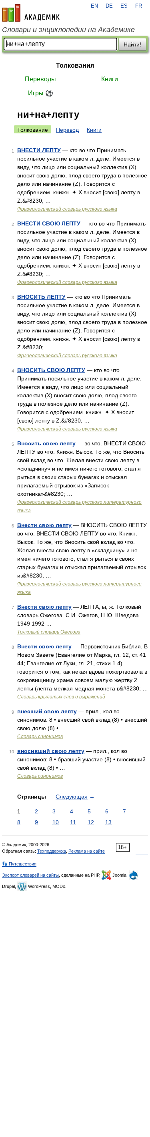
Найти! (132, 44)
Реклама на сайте (86, 851)
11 (73, 822)
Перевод (67, 130)
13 (108, 822)
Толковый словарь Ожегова (48, 632)
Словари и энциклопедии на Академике (68, 30)
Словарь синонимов (40, 736)
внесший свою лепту (47, 711)
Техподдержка (51, 851)
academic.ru (31, 13)
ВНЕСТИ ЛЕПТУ (39, 150)
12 (91, 822)
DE (109, 6)
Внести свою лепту (44, 525)
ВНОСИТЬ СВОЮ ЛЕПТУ (51, 370)
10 (55, 822)
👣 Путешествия (19, 863)
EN (94, 6)
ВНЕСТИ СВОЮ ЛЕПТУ (48, 223)
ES (124, 6)
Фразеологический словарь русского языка (67, 209)
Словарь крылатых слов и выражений (61, 697)
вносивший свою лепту (50, 751)
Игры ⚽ (40, 93)
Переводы (40, 79)
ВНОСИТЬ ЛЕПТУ (41, 297)
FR (138, 6)
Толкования (75, 65)
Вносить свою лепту (46, 443)
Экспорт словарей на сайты (30, 875)
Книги (109, 79)
